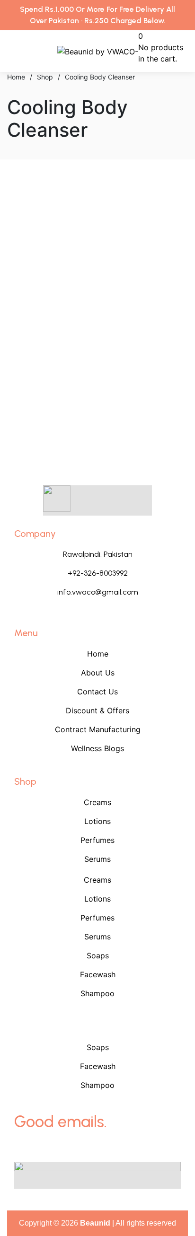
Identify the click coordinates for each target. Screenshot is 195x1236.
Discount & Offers (97, 710)
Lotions (97, 821)
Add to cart (47, 287)
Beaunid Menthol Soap (49, 343)
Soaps (98, 955)
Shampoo (97, 993)
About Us (98, 672)
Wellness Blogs (97, 748)
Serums (97, 859)
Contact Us (97, 691)
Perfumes (97, 840)
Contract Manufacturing (98, 729)
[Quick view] (10, 299)
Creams (97, 802)
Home (97, 653)
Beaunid (95, 1223)
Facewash (97, 974)
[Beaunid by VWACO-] (97, 51)
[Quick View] (21, 287)
